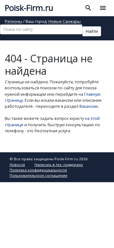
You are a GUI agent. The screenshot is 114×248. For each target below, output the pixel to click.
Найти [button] (92, 31)
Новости (17, 164)
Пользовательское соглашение (38, 175)
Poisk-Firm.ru (29, 7)
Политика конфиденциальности (38, 170)
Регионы (13, 21)
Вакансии (88, 106)
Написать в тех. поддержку (59, 164)
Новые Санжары (64, 21)
